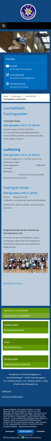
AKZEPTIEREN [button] (25, 431)
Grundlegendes (13, 438)
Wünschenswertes (32, 438)
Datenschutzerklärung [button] (28, 426)
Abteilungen (16, 96)
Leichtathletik (30, 96)
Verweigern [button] (9, 431)
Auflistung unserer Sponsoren (17, 364)
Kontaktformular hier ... (13, 283)
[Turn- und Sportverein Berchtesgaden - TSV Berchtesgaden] (27, 12)
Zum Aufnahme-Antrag (14, 330)
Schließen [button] (41, 431)
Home (5, 96)
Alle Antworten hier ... (13, 347)
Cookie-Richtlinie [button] (10, 426)
